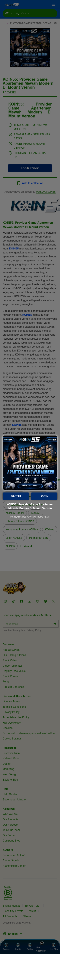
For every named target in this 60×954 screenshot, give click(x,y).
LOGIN (44, 496)
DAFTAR (16, 496)
